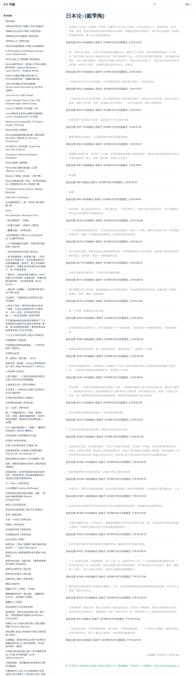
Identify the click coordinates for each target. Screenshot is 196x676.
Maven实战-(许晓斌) (16, 129)
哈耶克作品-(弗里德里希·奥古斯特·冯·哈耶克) (26, 554)
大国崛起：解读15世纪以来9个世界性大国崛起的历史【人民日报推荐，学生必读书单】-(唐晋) (26, 643)
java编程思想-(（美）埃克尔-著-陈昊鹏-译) (25, 204)
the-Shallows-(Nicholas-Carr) (22, 215)
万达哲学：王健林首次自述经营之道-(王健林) (24, 299)
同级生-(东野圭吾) (15, 524)
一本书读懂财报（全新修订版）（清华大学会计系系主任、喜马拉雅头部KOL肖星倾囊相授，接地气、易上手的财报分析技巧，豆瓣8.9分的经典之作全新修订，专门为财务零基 (26, 263)
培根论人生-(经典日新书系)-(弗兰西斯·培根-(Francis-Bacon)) (25, 625)
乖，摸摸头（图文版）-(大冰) (21, 358)
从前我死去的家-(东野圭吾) (20, 402)
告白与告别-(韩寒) (15, 539)
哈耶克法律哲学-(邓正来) (18, 569)
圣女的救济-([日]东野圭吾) (19, 606)
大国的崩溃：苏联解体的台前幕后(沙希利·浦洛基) (25, 664)
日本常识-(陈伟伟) (79, 665)
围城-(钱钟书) (13, 583)
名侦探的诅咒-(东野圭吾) (18, 534)
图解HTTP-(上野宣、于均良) (20, 588)
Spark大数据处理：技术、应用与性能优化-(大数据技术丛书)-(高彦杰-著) (26, 182)
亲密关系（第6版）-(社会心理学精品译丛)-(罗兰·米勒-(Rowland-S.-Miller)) (26, 365)
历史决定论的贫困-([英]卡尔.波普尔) (24, 509)
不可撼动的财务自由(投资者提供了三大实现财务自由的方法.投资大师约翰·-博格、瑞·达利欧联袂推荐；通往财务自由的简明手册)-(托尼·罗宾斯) (25, 325)
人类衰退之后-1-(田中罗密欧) (21, 384)
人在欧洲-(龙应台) (15, 371)
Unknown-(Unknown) (17, 197)
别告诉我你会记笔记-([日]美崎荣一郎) (25, 458)
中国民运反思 (12, 353)
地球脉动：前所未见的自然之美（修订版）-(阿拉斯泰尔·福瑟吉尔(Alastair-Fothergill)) (25, 615)
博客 (188, 4)
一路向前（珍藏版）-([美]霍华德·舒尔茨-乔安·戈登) (25, 291)
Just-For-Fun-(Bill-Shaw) (19, 95)
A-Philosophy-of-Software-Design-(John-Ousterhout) (25, 52)
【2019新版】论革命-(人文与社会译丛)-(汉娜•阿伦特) (24, 237)
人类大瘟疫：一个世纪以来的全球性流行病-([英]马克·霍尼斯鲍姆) (25, 378)
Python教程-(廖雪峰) (17, 162)
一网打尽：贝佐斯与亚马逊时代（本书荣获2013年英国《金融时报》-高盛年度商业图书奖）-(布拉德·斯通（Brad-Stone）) (26, 279)
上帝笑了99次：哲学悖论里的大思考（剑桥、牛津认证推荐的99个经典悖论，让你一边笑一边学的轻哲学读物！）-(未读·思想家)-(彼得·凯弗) (24, 310)
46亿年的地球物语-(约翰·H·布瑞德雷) (25, 46)
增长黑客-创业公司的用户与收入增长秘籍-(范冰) (26, 633)
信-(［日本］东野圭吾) (17, 407)
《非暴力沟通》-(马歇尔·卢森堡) (22, 225)
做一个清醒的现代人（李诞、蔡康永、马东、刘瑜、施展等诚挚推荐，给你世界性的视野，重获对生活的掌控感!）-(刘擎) (25, 417)
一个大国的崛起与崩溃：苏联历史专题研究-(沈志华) (25, 245)
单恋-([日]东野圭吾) (16, 504)
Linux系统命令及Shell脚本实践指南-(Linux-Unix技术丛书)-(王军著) (24, 115)
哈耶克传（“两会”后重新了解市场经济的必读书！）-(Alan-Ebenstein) (26, 546)
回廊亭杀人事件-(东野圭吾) (20, 578)
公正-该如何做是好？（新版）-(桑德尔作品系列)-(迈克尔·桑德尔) (25, 429)
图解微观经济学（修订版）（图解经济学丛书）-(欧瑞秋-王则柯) (25, 595)
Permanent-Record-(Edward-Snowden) (22, 156)
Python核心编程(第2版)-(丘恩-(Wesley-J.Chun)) (22, 169)
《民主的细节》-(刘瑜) (17, 220)
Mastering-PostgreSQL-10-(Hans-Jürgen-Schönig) (24, 123)
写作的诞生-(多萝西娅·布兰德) (21, 435)
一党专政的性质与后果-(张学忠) (22, 251)
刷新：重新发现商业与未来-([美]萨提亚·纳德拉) (26, 465)
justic (8, 210)
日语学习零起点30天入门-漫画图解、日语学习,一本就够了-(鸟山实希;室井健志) (133, 665)
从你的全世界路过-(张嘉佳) (20, 397)
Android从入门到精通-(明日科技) (23, 59)
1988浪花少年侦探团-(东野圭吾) (22, 36)
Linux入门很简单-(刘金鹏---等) (22, 108)
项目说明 (10, 21)
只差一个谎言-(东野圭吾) (18, 519)
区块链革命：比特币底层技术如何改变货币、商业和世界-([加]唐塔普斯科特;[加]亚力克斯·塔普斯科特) (25, 475)
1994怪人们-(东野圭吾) (18, 41)
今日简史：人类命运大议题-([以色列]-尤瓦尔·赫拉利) (25, 391)
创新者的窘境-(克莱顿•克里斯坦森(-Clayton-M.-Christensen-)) (24, 452)
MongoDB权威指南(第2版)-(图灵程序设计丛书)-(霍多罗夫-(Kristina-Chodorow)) (25, 138)
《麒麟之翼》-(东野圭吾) (18, 230)
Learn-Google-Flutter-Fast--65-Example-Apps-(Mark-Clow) (23, 102)
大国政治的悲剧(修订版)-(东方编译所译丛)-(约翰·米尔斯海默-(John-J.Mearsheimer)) (26, 654)
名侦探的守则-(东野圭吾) (18, 529)
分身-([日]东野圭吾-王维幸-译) (22, 445)
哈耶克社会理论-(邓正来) (18, 573)
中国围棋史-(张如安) (16, 340)
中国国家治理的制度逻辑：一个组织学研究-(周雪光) (25, 347)
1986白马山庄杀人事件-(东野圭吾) (23, 31)
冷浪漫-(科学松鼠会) (16, 440)
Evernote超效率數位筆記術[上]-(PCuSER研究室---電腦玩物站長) (23, 77)
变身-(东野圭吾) (14, 514)
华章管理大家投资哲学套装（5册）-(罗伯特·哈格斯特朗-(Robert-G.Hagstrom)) (26, 496)
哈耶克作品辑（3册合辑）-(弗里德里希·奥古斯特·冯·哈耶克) (26, 562)
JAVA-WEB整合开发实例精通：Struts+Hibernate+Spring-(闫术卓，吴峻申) (25, 87)
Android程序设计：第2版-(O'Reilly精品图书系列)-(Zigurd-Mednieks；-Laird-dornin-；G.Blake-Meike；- (26, 67)
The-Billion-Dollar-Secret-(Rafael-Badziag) (25, 191)
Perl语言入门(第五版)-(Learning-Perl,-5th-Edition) (23, 148)
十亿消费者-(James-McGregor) (22, 488)
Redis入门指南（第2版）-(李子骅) (23, 175)
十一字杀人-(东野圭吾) (17, 483)
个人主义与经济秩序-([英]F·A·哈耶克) (25, 335)
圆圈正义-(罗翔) (14, 602)
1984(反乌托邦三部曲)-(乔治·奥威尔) (25, 26)
